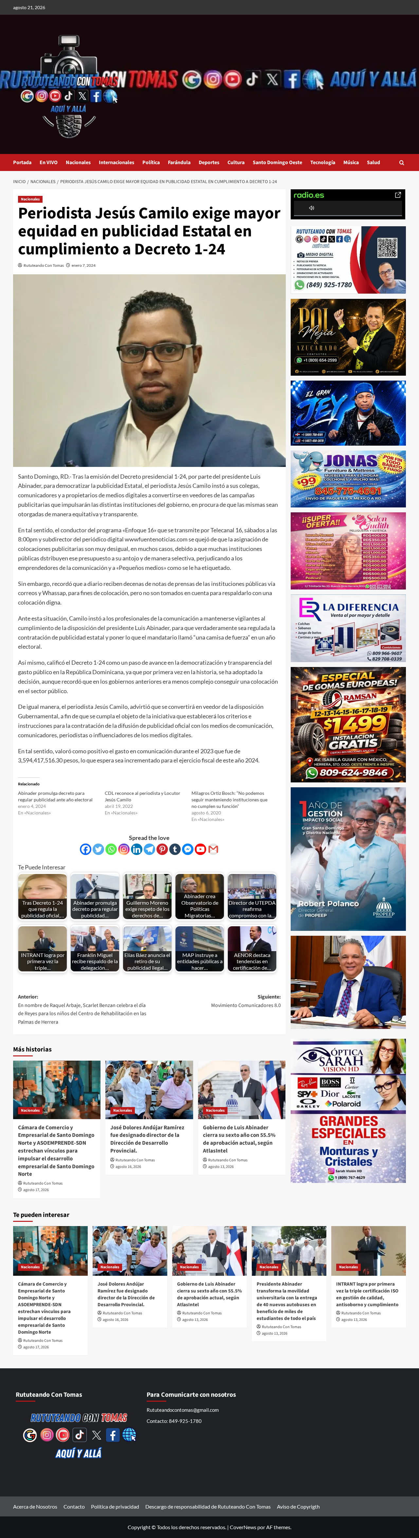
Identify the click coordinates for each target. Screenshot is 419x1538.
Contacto (74, 1506)
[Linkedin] (136, 849)
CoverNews (243, 1527)
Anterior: (82, 1009)
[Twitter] (98, 849)
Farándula (179, 162)
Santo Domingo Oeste (277, 162)
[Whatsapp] (111, 849)
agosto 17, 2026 (36, 1190)
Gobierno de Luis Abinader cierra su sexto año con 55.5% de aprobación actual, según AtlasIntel (239, 1139)
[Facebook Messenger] (187, 849)
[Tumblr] (175, 849)
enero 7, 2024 (84, 265)
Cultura (236, 162)
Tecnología (322, 162)
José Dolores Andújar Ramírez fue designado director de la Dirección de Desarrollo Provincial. (147, 1139)
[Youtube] (200, 849)
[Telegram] (149, 849)
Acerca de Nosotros (35, 1506)
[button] (402, 162)
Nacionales (78, 162)
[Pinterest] (162, 849)
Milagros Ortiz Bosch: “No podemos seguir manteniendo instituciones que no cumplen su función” (229, 799)
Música (351, 162)
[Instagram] (124, 849)
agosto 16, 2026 (128, 1167)
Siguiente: (246, 1001)
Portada (22, 162)
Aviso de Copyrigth (298, 1506)
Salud (373, 162)
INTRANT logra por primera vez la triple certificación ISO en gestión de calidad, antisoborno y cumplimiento (367, 1294)
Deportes (209, 162)
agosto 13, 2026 (221, 1167)
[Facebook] (85, 849)
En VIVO (49, 162)
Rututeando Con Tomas (44, 265)
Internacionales (116, 162)
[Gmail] (213, 849)
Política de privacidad (115, 1506)
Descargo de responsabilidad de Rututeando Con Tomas (208, 1506)
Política (151, 162)
